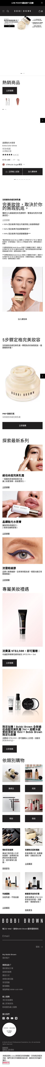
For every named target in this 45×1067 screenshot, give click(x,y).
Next (42, 120)
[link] (41, 10)
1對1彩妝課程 (7, 1000)
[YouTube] (12, 1018)
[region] (22, 1059)
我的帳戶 (6, 958)
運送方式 (6, 975)
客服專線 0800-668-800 (12, 989)
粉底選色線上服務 (9, 1007)
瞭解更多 (6, 1063)
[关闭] (39, 1058)
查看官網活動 (7, 979)
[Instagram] (3, 1018)
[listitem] (22, 136)
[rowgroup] (22, 509)
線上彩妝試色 (7, 1003)
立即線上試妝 (13, 171)
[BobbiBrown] (22, 11)
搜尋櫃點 (6, 986)
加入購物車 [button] (32, 171)
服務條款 (5, 1048)
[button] (3, 11)
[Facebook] (8, 1018)
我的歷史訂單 (7, 968)
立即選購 (6, 220)
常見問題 (6, 982)
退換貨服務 (6, 972)
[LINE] (16, 1018)
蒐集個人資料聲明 (8, 1050)
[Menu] (3, 11)
